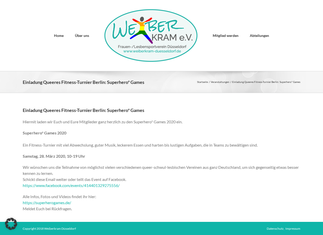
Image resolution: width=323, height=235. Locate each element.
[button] (11, 224)
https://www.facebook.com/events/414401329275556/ (71, 185)
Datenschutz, (276, 228)
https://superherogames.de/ (47, 202)
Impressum (292, 228)
